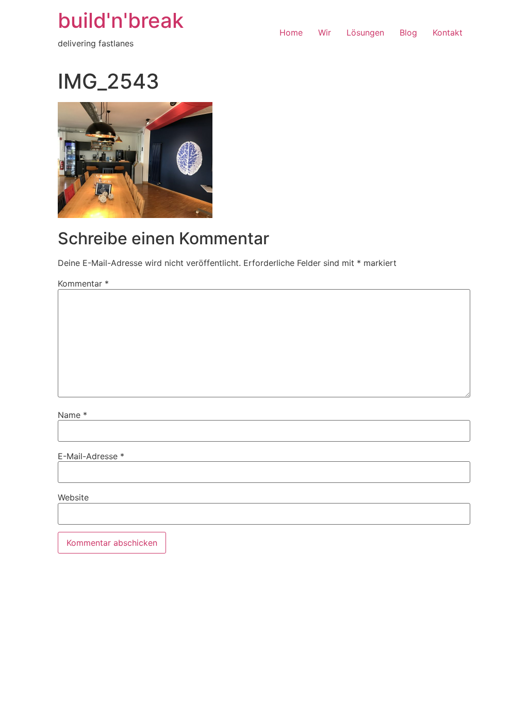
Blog (408, 32)
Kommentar (83, 283)
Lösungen (365, 32)
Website (73, 497)
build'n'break (121, 20)
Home (291, 32)
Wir (324, 32)
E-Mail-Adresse (91, 456)
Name (72, 415)
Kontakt (448, 32)
